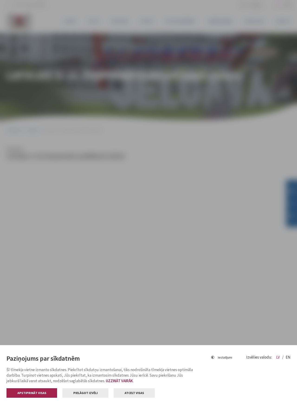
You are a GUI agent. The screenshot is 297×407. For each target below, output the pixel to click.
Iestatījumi (225, 357)
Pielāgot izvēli (85, 393)
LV (278, 357)
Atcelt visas (134, 393)
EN (288, 357)
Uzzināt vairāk (119, 380)
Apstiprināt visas (31, 393)
